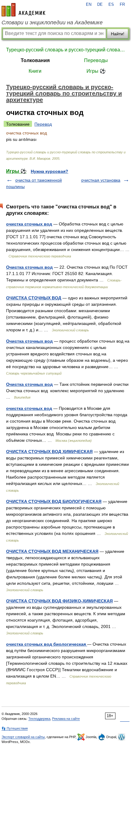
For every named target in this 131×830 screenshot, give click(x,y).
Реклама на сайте (66, 718)
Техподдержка (39, 718)
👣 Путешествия (15, 728)
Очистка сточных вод (29, 267)
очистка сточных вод (29, 223)
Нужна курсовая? (49, 171)
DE (100, 4)
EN (88, 4)
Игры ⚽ (96, 71)
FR (122, 4)
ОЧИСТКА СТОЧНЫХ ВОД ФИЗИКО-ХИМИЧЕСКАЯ (59, 600)
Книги (35, 71)
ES (111, 4)
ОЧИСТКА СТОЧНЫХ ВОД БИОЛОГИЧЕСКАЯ (53, 501)
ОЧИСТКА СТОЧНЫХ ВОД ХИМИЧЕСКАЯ (49, 451)
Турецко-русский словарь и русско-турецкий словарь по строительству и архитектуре (65, 49)
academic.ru (23, 9)
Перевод (43, 124)
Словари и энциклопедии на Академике (52, 22)
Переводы (96, 60)
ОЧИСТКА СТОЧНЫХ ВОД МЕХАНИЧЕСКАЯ (52, 551)
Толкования (35, 60)
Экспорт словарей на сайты (23, 737)
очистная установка (100, 180)
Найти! (117, 33)
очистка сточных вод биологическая (46, 644)
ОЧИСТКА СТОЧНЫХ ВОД (33, 297)
